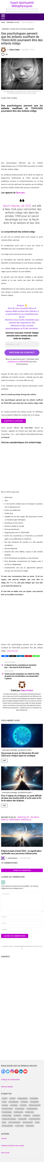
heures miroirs (8, 1109)
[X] (12, 656)
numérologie (7, 1112)
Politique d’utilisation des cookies (12, 1145)
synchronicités (35, 1119)
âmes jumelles (8, 1126)
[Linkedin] (20, 656)
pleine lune (30, 1112)
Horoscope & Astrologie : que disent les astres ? (17, 750)
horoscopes (20, 1109)
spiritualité (23, 1119)
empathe (14, 1105)
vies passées (28, 1122)
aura (4, 1102)
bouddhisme (14, 1102)
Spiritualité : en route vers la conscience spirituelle (20, 818)
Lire (4, 760)
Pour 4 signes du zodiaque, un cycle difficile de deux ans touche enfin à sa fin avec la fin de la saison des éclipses (21, 798)
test (4, 1122)
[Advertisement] (22, 137)
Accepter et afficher (13, 421)
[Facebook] (5, 656)
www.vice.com (12, 651)
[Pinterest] (28, 656)
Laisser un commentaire (22, 870)
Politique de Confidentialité (10, 1079)
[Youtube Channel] (25, 1071)
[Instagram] (12, 1071)
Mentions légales (7, 1087)
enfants (23, 1105)
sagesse (37, 1115)
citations (25, 1102)
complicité (35, 1102)
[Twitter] (8, 1071)
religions (27, 1115)
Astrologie (34, 1098)
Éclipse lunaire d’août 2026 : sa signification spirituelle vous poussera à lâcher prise (21, 852)
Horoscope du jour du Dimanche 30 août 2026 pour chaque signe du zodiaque (19, 754)
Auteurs (4, 1138)
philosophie (19, 1112)
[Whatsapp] (36, 656)
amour (13, 1098)
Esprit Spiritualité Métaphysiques (22, 4)
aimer (5, 1098)
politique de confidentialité (18, 362)
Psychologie (7, 1115)
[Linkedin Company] (21, 1071)
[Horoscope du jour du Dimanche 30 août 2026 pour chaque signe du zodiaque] (22, 736)
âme (37, 1122)
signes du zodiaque (9, 1119)
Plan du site (5, 1153)
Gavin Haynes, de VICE (17, 205)
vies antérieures (15, 1122)
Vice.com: (20, 192)
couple (5, 1105)
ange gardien (23, 1098)
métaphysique (32, 1109)
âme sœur (20, 1126)
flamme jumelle (35, 1105)
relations (18, 1115)
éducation (30, 1126)
